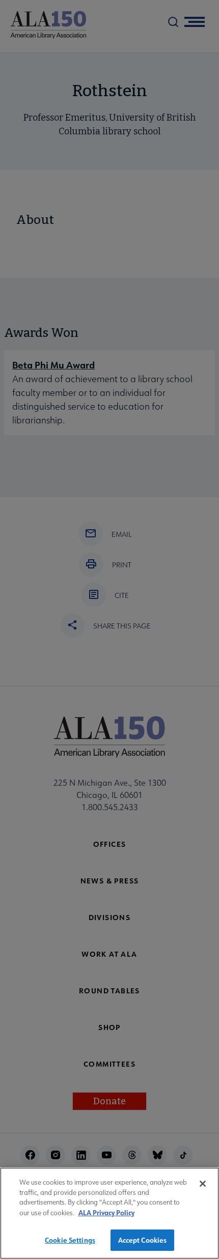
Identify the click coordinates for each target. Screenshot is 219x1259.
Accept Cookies (142, 1240)
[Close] (202, 1183)
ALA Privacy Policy (106, 1212)
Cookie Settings (70, 1240)
